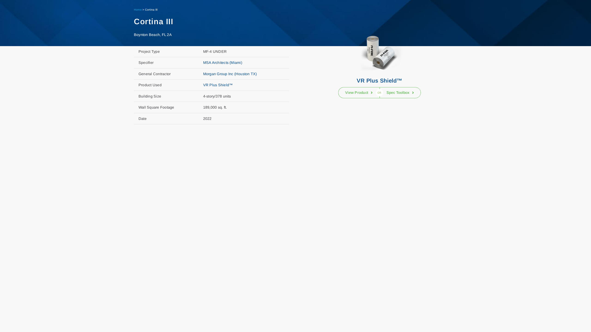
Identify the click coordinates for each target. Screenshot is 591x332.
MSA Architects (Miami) (222, 63)
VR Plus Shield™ (218, 85)
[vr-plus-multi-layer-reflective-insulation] (379, 31)
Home (138, 9)
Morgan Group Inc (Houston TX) (230, 74)
